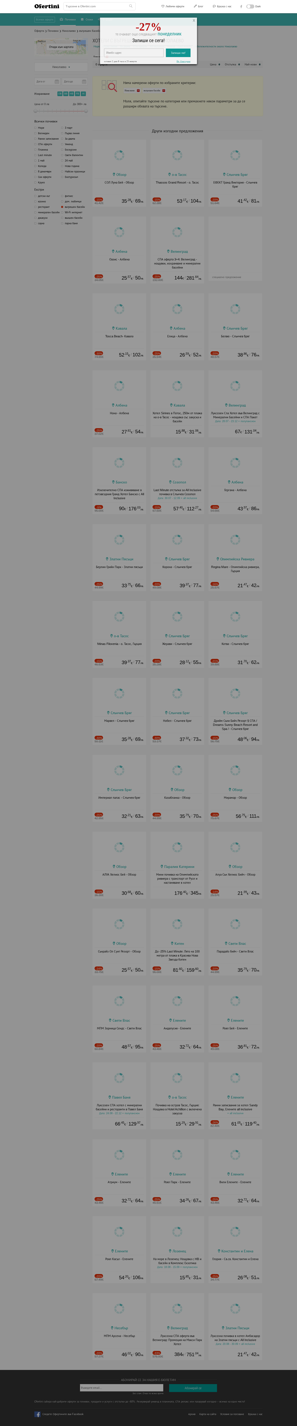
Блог (200, 6)
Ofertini (46, 6)
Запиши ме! (178, 55)
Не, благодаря (183, 64)
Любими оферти (174, 6)
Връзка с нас (224, 6)
